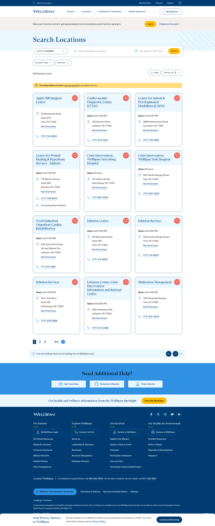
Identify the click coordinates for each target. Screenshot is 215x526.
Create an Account (169, 24)
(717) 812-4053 (151, 316)
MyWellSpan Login (49, 432)
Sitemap (134, 491)
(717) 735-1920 (151, 140)
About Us (76, 439)
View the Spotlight (154, 400)
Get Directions (48, 126)
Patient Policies (40, 461)
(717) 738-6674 (49, 198)
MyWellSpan (172, 11)
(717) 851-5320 (100, 197)
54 (56, 342)
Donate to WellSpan (127, 432)
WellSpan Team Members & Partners (57, 491)
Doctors (70, 11)
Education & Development (160, 450)
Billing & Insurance (42, 444)
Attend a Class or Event (120, 444)
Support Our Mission (119, 439)
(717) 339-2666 (49, 320)
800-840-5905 (96, 478)
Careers (159, 3)
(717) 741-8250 (49, 136)
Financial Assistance (42, 450)
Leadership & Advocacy (83, 444)
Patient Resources (137, 11)
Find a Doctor (148, 384)
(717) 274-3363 (100, 328)
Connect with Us (86, 432)
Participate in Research (121, 455)
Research (152, 455)
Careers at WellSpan (165, 432)
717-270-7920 (48, 266)
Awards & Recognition (82, 455)
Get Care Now (145, 3)
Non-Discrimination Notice (115, 491)
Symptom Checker (109, 384)
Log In (150, 24)
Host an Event (116, 461)
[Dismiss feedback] (181, 353)
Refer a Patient (155, 444)
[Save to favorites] (75, 98)
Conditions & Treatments (109, 11)
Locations (86, 11)
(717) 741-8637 (100, 259)
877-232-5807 (150, 478)
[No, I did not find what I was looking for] (175, 354)
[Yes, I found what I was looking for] (168, 354)
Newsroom (77, 450)
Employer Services (80, 461)
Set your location (71, 85)
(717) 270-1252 (100, 140)
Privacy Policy (99, 521)
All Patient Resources (43, 439)
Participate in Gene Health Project (125, 467)
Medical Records (41, 455)
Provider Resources (157, 439)
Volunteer (114, 450)
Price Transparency (42, 467)
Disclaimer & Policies (90, 491)
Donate (170, 3)
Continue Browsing (169, 519)
